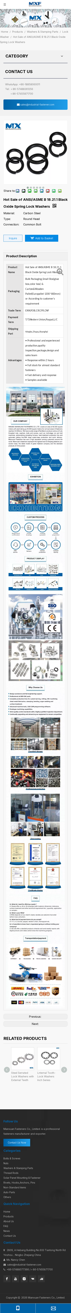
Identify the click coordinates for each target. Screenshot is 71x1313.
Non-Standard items (14, 1187)
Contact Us (9, 1235)
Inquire (13, 238)
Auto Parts (9, 1192)
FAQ (5, 1226)
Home (6, 1211)
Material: (9, 213)
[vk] (32, 1278)
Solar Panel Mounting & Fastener (21, 1177)
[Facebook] (6, 1278)
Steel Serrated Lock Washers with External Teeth (22, 1076)
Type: (7, 219)
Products (8, 1216)
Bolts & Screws (11, 1158)
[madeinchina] (41, 1278)
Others (7, 1197)
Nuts (5, 1163)
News (6, 1230)
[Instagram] (24, 1278)
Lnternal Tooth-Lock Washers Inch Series (46, 1076)
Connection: (11, 224)
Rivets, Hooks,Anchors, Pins (19, 1182)
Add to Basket (44, 238)
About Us (8, 1221)
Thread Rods (10, 1172)
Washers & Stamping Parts (18, 1168)
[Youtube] (15, 1278)
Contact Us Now (17, 1142)
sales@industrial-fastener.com (37, 104)
